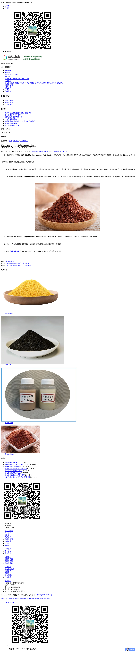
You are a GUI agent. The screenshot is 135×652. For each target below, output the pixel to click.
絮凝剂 (23, 83)
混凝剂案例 (9, 85)
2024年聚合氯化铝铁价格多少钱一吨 (17, 477)
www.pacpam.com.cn (60, 151)
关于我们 (8, 6)
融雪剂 (44, 83)
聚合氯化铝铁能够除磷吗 (13, 467)
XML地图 (4, 598)
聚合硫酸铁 (30, 83)
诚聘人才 (8, 87)
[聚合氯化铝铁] (20, 453)
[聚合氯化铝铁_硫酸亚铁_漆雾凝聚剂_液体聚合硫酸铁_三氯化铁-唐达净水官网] (27, 59)
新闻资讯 (8, 77)
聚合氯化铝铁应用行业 (13, 473)
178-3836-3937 (9, 602)
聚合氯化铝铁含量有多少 (13, 471)
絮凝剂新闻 (17, 79)
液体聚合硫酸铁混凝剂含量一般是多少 (18, 113)
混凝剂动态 (9, 79)
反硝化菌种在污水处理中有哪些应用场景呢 (20, 121)
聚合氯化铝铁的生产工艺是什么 (18, 263)
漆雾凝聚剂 (51, 83)
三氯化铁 (38, 83)
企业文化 (14, 74)
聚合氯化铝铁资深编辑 (40, 151)
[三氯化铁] (32, 363)
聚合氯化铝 (59, 83)
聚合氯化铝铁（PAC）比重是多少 (19, 265)
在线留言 (8, 91)
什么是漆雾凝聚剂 (11, 119)
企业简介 (8, 74)
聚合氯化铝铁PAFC (11, 123)
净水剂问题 (25, 79)
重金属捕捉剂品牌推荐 (13, 115)
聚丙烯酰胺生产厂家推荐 (13, 117)
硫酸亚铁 (8, 70)
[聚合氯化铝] (30, 312)
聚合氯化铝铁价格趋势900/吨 (15, 475)
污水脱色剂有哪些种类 (13, 125)
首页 (10, 141)
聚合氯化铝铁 (9, 83)
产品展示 (8, 81)
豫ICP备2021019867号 (44, 595)
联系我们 (8, 8)
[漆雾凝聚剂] (39, 421)
